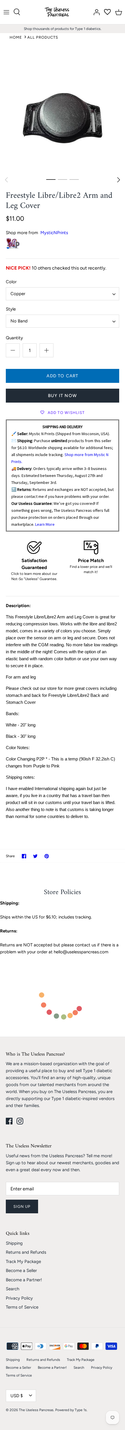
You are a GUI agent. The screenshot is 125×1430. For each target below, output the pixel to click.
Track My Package (23, 1261)
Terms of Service (22, 1307)
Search (12, 1288)
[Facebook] (9, 1121)
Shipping (14, 1243)
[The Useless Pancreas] (58, 12)
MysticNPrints (54, 232)
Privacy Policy (19, 1298)
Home (16, 37)
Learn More (45, 524)
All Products (42, 37)
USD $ (16, 1395)
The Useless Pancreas (36, 1410)
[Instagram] (20, 1121)
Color (11, 281)
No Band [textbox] (19, 321)
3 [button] (74, 179)
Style (11, 309)
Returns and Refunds (26, 1252)
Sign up (22, 1206)
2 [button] (62, 179)
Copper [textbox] (17, 293)
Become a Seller (21, 1270)
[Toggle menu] (6, 12)
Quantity (14, 337)
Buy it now (62, 395)
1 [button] (51, 179)
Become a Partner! (24, 1279)
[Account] (95, 12)
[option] (62, 111)
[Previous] (6, 179)
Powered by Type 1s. (71, 1410)
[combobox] (62, 293)
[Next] (118, 179)
